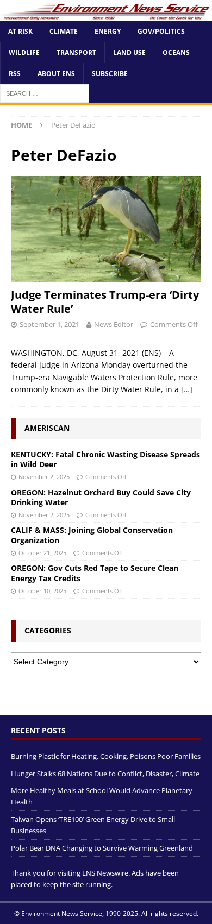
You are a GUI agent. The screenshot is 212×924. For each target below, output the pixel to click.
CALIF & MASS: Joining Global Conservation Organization (92, 535)
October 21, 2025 (42, 553)
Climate (63, 31)
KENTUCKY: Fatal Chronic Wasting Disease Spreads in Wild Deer (105, 459)
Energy (108, 31)
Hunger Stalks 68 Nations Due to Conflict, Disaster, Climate (105, 773)
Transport (76, 52)
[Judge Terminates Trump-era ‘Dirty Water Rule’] (106, 229)
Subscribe (110, 73)
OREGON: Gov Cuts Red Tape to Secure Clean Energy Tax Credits (94, 573)
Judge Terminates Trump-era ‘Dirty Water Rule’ (105, 301)
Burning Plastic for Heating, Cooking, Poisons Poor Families (106, 756)
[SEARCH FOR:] (44, 93)
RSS (15, 73)
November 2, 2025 (44, 477)
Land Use (129, 52)
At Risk (20, 31)
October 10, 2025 (42, 591)
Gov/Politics (161, 31)
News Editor (113, 324)
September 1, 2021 (49, 324)
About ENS (56, 73)
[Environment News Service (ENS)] (106, 14)
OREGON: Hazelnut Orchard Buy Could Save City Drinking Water (101, 497)
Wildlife (24, 52)
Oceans (176, 52)
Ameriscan (47, 428)
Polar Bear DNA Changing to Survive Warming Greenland (102, 848)
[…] (186, 389)
